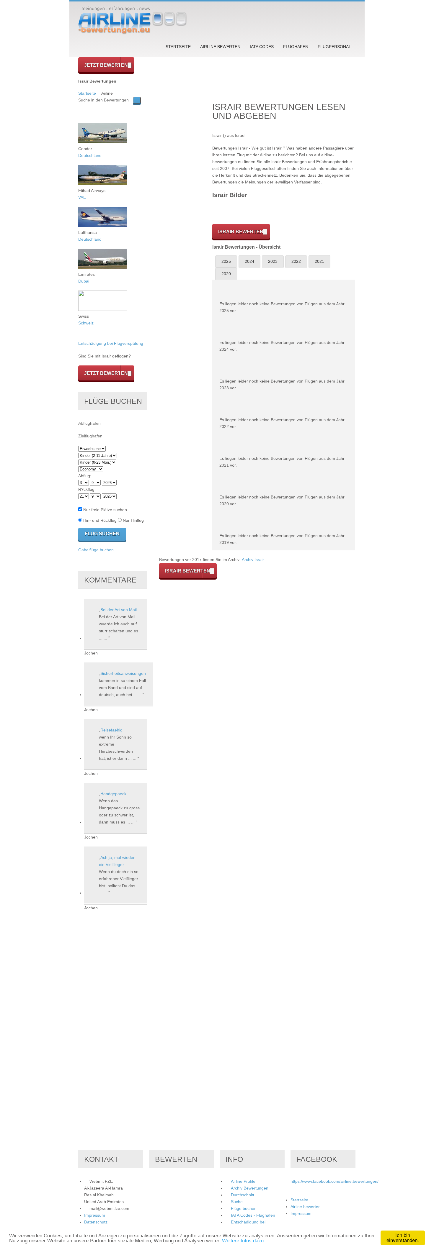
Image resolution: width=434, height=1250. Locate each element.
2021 (319, 261)
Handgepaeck (113, 793)
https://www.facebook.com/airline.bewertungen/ (334, 1181)
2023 (273, 261)
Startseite (178, 46)
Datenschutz (95, 1222)
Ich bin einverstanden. (402, 1238)
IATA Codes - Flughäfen (253, 1215)
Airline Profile (243, 1181)
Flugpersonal (334, 46)
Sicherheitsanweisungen (123, 673)
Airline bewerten (220, 46)
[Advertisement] (182, 185)
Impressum (94, 1215)
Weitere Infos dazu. (243, 1241)
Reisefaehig (111, 730)
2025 (226, 261)
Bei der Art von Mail (118, 609)
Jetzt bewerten (106, 65)
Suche (237, 1201)
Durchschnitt (242, 1194)
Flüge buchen (244, 1208)
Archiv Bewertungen (249, 1188)
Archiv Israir (253, 559)
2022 (296, 261)
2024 (249, 261)
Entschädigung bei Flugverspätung (110, 343)
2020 (226, 273)
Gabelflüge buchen (96, 549)
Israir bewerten (240, 231)
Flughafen (295, 46)
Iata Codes (262, 46)
